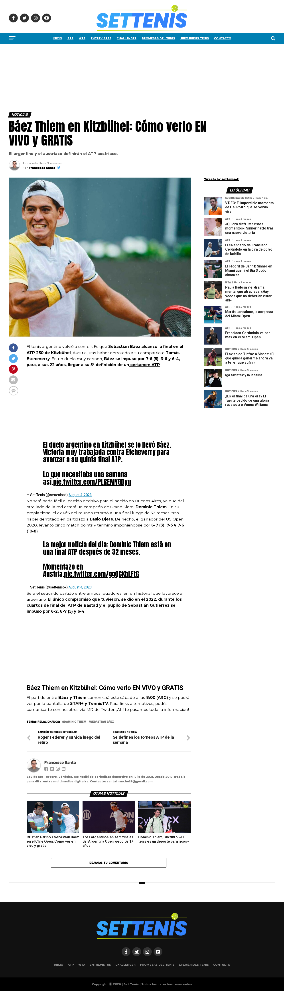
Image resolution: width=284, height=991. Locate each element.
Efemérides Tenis (194, 38)
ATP (70, 38)
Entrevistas (101, 38)
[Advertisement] (133, 77)
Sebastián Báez (102, 721)
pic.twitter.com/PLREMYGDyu (92, 482)
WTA (82, 38)
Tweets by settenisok (221, 179)
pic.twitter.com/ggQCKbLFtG (101, 574)
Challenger (126, 38)
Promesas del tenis (158, 38)
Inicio (57, 38)
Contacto (222, 38)
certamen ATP (144, 364)
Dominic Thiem (75, 721)
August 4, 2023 (80, 495)
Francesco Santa (42, 167)
